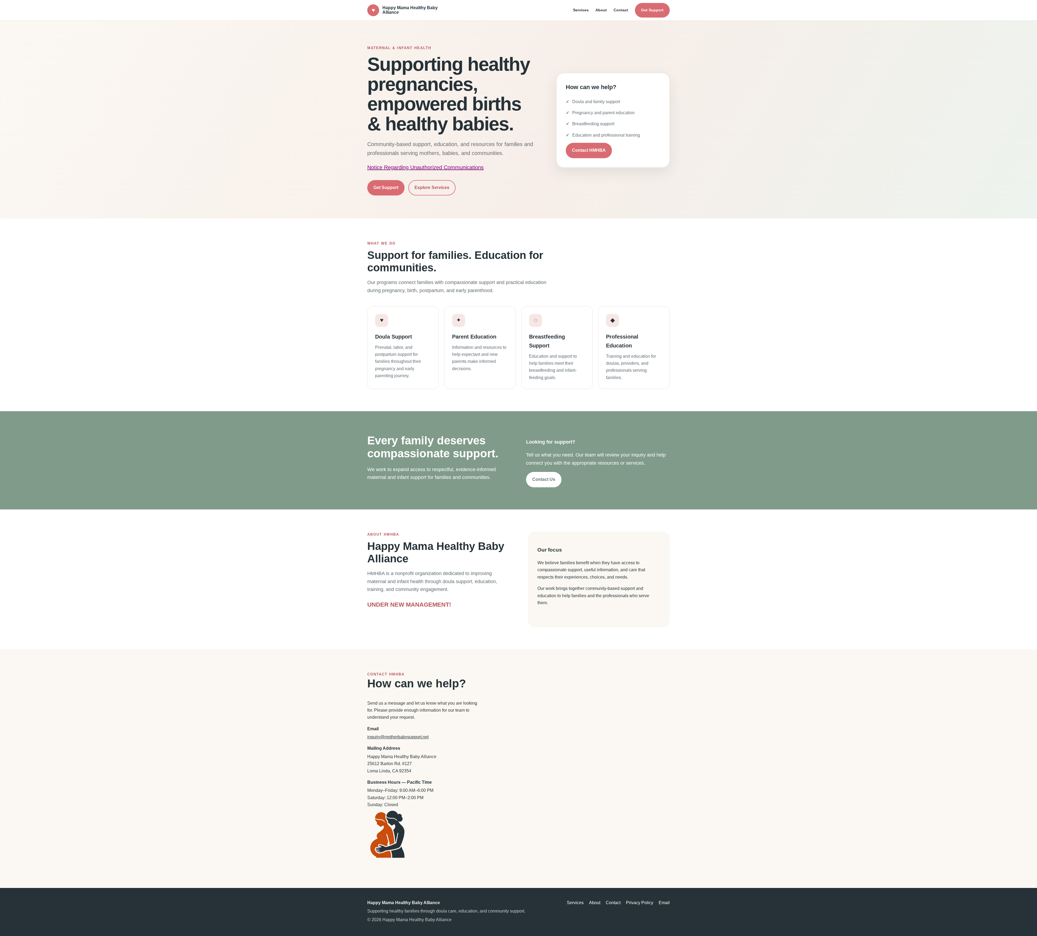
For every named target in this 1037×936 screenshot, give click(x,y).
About (601, 10)
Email (664, 902)
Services (581, 10)
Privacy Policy (639, 902)
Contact (621, 10)
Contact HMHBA (589, 150)
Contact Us (543, 479)
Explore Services (432, 187)
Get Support (652, 10)
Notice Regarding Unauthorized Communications (425, 167)
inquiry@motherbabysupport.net (398, 737)
